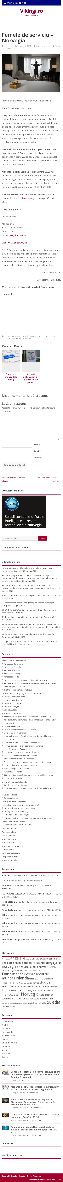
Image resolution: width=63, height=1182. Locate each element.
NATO (12, 995)
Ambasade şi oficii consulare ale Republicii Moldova (25, 680)
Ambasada (6, 959)
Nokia (18, 995)
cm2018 (52, 967)
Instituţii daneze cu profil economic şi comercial (24, 746)
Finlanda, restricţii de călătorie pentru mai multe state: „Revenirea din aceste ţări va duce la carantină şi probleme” (29, 586)
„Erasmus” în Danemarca (14, 778)
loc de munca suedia (45, 990)
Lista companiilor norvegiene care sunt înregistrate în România (30, 818)
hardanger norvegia (44, 336)
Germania (39, 979)
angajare (17, 958)
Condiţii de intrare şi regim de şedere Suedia (22, 693)
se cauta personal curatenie (21, 1003)
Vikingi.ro (31, 10)
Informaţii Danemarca (12, 713)
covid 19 (28, 971)
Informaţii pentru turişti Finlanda (17, 825)
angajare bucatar (33, 959)
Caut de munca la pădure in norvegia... (25, 880)
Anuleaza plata (9, 832)
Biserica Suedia (10, 710)
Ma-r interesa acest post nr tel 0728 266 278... (40, 910)
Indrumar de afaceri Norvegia (16, 815)
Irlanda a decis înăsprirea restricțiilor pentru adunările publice (30, 595)
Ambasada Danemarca (13, 664)
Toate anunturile (9, 860)
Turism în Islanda (11, 798)
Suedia (54, 1002)
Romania (18, 998)
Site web (38, 457)
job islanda (25, 983)
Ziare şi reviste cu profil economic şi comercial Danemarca (28, 775)
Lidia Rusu (8, 46)
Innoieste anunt (9, 839)
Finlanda (21, 978)
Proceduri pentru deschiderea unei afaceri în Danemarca (27, 762)
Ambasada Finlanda (12, 667)
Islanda (14, 982)
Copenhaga (8, 970)
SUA (44, 1003)
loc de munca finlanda (24, 986)
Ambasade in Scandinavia (14, 660)
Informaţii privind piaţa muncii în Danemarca (22, 742)
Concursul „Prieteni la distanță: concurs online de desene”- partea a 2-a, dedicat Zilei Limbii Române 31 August (35, 1074)
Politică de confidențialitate (14, 801)
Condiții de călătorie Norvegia (16, 811)
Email (37, 451)
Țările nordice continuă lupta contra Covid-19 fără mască (28, 617)
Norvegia (30, 994)
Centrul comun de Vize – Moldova (18, 690)
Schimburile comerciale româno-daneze (20, 765)
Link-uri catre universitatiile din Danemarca (21, 755)
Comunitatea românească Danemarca (20, 729)
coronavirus (19, 970)
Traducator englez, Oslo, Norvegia (11, 377)
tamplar (5, 1006)
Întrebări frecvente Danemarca (17, 749)
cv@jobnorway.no (28, 198)
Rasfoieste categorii (11, 853)
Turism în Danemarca (13, 772)
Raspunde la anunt (10, 856)
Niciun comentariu (29, 1080)
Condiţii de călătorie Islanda (15, 785)
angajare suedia (27, 967)
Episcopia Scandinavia (12, 700)
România (6, 1053)
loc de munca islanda (46, 986)
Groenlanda (49, 978)
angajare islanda (34, 962)
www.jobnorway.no (17, 242)
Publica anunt (8, 849)
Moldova (6, 995)
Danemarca (13, 974)
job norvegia (35, 983)
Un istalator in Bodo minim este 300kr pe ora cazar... (35, 875)
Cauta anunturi (9, 835)
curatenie (36, 971)
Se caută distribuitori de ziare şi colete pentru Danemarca (31, 380)
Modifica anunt (9, 842)
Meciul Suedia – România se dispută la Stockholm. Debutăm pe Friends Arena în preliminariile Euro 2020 (33, 1102)
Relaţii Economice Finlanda (14, 821)
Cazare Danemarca (12, 726)
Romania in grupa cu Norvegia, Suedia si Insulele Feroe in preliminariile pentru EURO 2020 (34, 1129)
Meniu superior (16, 2)
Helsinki (5, 983)
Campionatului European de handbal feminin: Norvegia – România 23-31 (35, 1115)
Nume (37, 445)
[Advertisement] (32, 25)
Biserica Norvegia (11, 706)
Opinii (4, 1050)
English (5, 1025)
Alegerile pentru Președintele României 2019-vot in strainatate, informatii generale (35, 1088)
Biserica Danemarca (12, 703)
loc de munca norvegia (18, 990)
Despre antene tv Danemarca (16, 733)
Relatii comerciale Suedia (14, 696)
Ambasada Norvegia (12, 673)
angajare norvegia (12, 336)
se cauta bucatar (39, 998)
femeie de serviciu (28, 336)
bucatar (43, 966)
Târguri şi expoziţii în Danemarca (17, 768)
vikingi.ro (13, 1006)
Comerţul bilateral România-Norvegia (19, 808)
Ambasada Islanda (12, 670)
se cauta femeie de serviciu (19, 338)
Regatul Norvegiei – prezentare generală (20, 805)
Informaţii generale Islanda (14, 782)
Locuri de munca (43, 46)
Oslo (41, 994)
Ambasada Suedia (11, 677)
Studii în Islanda (10, 795)
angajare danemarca (50, 958)
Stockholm (38, 1003)
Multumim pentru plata (12, 846)
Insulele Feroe (8, 1035)
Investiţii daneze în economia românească (21, 752)
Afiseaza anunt (9, 828)
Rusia (28, 998)
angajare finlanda (12, 962)
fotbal (31, 978)
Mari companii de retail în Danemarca (19, 759)
